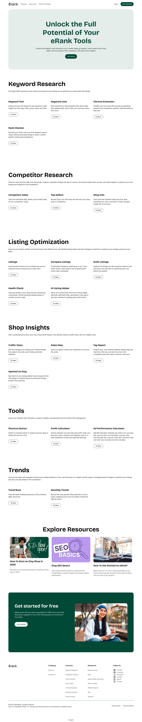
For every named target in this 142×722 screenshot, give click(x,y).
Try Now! (13, 114)
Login (116, 4)
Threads (119, 681)
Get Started (127, 4)
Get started (71, 56)
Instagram (120, 674)
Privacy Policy (116, 705)
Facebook (120, 672)
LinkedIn (119, 677)
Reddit (119, 679)
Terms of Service (128, 705)
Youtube (119, 670)
